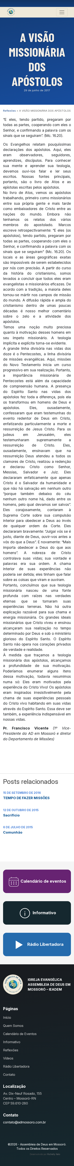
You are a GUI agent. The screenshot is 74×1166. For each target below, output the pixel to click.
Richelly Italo (53, 1154)
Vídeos (8, 1058)
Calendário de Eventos (20, 1034)
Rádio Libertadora (45, 944)
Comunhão (12, 832)
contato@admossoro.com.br (24, 1122)
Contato (9, 1074)
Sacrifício (11, 815)
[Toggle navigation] (62, 12)
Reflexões (10, 1050)
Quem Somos (13, 1026)
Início (7, 1017)
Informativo (44, 912)
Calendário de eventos (43, 881)
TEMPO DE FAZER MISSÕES (26, 798)
